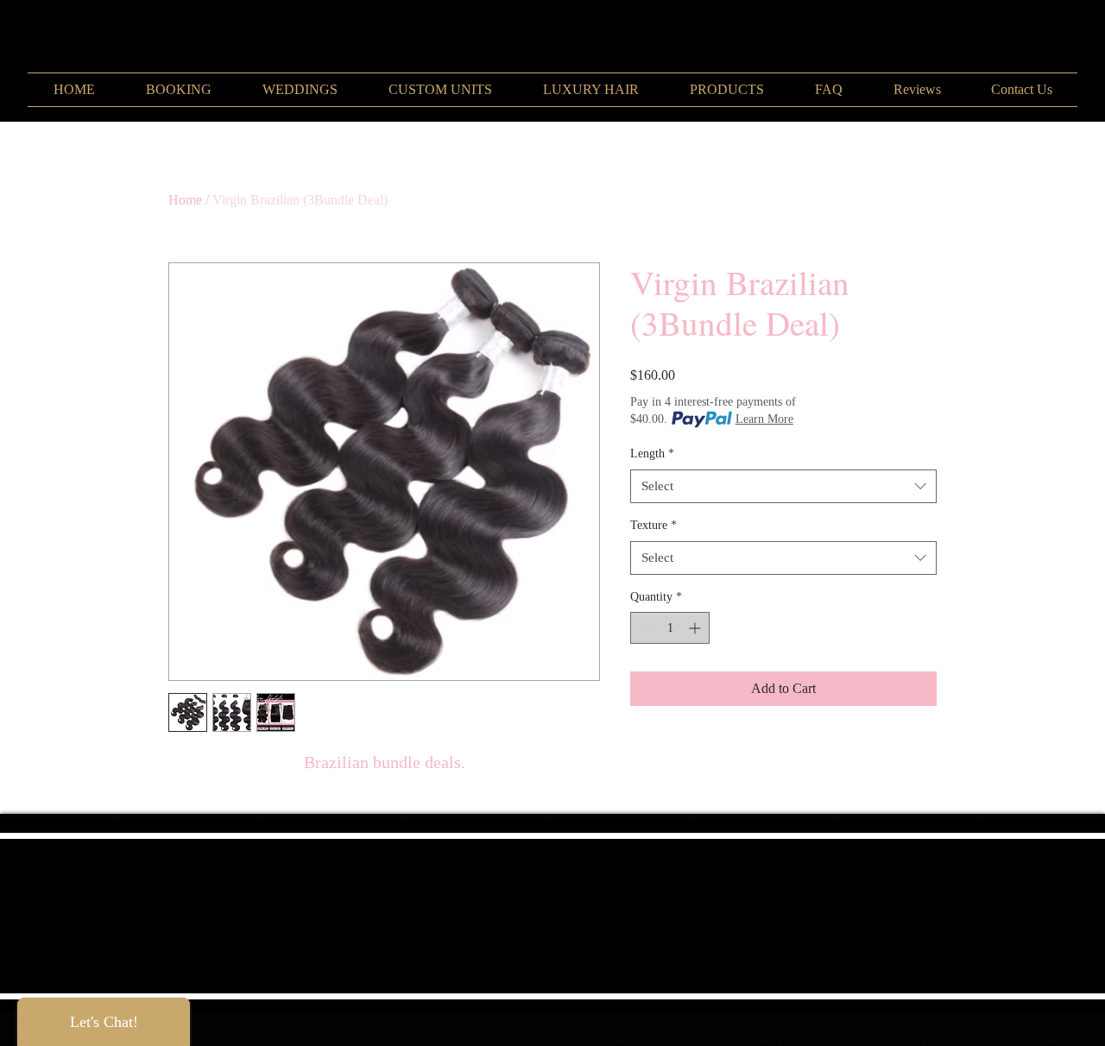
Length (652, 453)
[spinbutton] (669, 628)
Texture (653, 525)
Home (185, 199)
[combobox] (783, 486)
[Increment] (696, 628)
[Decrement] (643, 628)
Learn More (764, 419)
